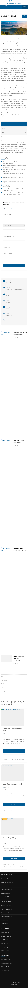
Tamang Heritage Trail (6, 947)
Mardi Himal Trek (5, 920)
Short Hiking (17, 550)
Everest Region (17, 442)
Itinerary (4, 128)
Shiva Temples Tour (5, 959)
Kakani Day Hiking (18, 548)
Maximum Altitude (10, 293)
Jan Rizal (17, 982)
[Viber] (11, 1)
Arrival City (9, 280)
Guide (8, 313)
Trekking (3, 691)
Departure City (9, 320)
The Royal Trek (4, 923)
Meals (8, 300)
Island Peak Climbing (19, 440)
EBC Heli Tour (4, 943)
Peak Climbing (4, 680)
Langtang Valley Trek (5, 886)
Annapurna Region (18, 334)
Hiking (2, 676)
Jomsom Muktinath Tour (6, 963)
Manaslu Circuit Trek (5, 896)
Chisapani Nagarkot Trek (6, 909)
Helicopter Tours (4, 673)
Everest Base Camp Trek (6, 878)
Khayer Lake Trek (5, 932)
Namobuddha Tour (5, 974)
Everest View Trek (5, 950)
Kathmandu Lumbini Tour (6, 966)
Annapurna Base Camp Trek (7, 882)
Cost (3, 132)
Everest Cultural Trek (5, 912)
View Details (14, 751)
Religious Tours (4, 683)
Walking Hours (9, 307)
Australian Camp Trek (6, 905)
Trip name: (6, 208)
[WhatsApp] (9, 1)
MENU (24, 6)
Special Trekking (18, 660)
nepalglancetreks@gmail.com (19, 142)
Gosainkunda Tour (5, 970)
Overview (4, 123)
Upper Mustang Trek (5, 893)
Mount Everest (4, 59)
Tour (2, 687)
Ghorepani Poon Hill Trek (20, 332)
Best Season (9, 287)
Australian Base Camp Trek (12, 784)
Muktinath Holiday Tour (6, 936)
